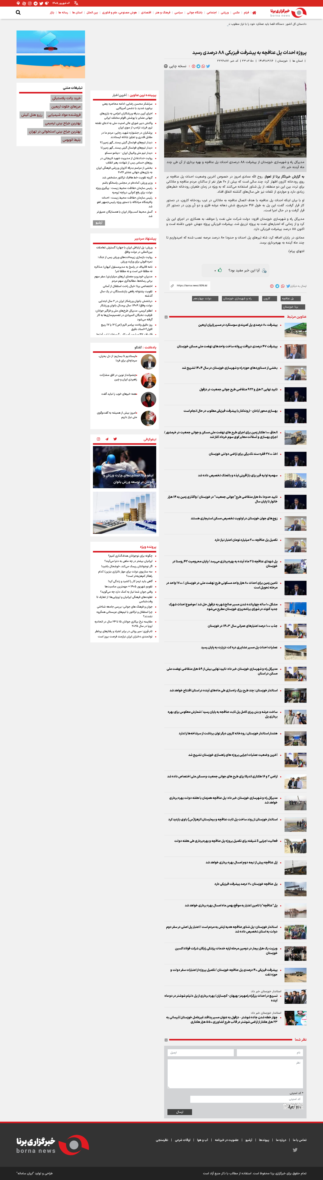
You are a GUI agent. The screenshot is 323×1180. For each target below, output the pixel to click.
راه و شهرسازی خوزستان (237, 298)
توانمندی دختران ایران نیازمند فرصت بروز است (125, 637)
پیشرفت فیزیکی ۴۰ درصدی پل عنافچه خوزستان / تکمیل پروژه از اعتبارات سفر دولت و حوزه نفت (224, 972)
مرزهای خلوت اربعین (66, 106)
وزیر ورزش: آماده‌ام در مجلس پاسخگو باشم (127, 183)
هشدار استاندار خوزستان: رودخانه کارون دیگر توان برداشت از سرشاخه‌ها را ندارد (228, 733)
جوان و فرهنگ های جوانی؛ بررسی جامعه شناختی (124, 607)
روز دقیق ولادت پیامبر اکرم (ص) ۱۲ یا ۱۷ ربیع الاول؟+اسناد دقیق (126, 327)
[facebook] (193, 66)
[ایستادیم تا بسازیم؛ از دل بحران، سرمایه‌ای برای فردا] (148, 361)
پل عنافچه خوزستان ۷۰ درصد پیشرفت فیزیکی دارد (246, 884)
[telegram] (198, 66)
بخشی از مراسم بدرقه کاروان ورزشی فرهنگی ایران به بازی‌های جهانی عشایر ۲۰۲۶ (124, 170)
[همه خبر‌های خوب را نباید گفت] (148, 399)
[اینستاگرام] (30, 3)
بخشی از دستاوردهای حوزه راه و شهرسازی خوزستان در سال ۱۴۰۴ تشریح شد (230, 368)
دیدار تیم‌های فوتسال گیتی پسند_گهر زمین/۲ (126, 142)
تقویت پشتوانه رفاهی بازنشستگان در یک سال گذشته (126, 293)
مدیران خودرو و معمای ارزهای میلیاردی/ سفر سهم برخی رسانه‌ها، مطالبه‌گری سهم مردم (123, 278)
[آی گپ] (18, 3)
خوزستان (282, 61)
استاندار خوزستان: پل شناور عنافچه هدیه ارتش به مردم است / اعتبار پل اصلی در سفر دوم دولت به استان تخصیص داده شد (222, 929)
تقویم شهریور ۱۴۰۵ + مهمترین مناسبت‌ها (128, 587)
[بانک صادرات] (50, 42)
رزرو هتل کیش (31, 115)
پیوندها (264, 1140)
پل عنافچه (288, 298)
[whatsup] (202, 66)
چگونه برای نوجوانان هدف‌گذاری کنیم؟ (130, 556)
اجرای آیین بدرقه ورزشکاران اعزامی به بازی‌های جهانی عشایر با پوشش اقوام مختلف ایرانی (126, 115)
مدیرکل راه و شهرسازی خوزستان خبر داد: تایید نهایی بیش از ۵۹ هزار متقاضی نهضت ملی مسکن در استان (222, 671)
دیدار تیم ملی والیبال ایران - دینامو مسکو (128, 153)
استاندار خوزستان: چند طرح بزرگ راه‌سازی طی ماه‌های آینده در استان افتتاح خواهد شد (224, 690)
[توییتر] (41, 3)
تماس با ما (300, 1140)
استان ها (297, 61)
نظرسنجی (162, 1140)
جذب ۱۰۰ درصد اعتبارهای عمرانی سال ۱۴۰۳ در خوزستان (243, 626)
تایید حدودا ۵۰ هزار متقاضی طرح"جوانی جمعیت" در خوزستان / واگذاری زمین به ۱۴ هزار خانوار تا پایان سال (223, 499)
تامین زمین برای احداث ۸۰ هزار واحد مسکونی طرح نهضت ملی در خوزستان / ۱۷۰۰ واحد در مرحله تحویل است (222, 585)
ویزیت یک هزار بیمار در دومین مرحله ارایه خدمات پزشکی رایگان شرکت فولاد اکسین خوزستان (226, 951)
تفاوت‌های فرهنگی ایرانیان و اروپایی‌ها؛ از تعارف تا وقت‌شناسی (124, 599)
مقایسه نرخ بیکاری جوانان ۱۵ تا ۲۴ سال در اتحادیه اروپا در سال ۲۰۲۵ (123, 624)
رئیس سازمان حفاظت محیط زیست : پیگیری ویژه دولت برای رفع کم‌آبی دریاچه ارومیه (124, 190)
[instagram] (98, 439)
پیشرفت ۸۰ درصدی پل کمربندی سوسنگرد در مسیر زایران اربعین (238, 325)
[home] (254, 13)
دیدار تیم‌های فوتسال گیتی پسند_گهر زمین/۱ (126, 148)
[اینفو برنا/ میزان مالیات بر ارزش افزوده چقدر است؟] (124, 513)
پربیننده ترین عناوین (143, 95)
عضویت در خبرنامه (227, 1140)
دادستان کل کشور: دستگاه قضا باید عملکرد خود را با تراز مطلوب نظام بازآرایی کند (259, 24)
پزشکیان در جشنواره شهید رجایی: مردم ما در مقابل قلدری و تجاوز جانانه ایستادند (126, 135)
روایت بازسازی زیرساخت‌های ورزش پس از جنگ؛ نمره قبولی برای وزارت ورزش (125, 259)
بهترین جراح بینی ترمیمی (63, 123)
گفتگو (138, 347)
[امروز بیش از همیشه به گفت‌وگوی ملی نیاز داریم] (148, 418)
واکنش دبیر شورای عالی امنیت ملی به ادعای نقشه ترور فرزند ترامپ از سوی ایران (123, 125)
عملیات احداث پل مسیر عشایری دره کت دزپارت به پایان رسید (239, 647)
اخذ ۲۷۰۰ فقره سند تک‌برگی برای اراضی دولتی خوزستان (243, 454)
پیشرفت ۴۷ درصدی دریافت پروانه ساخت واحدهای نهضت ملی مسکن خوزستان (227, 346)
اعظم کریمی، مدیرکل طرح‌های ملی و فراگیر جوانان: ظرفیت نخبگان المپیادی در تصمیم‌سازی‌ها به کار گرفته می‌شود (123, 315)
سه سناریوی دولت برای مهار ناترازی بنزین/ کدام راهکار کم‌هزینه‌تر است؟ (125, 574)
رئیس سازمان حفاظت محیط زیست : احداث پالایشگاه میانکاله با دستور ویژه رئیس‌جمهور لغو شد (124, 202)
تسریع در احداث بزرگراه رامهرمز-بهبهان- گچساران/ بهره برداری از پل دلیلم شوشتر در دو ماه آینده (221, 998)
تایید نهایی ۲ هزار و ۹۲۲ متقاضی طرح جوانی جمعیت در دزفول (238, 389)
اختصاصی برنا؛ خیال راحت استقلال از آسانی (127, 286)
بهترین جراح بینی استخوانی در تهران (55, 131)
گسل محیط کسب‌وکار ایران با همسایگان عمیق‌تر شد (124, 214)
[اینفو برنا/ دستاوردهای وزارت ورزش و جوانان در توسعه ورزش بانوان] (124, 467)
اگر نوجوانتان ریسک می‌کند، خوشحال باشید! (126, 566)
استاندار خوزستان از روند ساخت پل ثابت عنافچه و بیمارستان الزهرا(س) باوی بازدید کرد (223, 819)
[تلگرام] (36, 3)
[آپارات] (24, 3)
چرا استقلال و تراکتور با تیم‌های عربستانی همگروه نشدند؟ (124, 614)
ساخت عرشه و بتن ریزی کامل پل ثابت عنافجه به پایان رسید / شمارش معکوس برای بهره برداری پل (223, 714)
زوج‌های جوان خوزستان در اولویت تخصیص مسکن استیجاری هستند (234, 518)
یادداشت (150, 347)
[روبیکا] (47, 3)
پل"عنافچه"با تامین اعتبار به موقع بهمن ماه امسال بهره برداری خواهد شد (231, 905)
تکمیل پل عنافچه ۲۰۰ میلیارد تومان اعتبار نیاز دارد (246, 540)
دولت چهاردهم (202, 298)
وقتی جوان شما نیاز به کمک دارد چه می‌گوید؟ (126, 592)
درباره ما (281, 1140)
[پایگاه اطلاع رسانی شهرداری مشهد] (50, 67)
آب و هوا (202, 1140)
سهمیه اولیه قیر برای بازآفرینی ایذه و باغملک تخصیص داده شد (238, 475)
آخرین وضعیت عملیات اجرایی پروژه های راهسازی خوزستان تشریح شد (233, 755)
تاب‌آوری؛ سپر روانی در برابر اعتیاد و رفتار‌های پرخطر (123, 631)
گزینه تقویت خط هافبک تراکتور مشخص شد (127, 178)
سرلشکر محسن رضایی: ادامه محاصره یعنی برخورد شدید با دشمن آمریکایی (127, 106)
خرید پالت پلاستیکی (66, 98)
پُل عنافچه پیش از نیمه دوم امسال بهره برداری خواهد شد (242, 862)
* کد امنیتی (296, 1093)
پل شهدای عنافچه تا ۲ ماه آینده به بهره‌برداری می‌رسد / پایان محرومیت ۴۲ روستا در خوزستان (225, 563)
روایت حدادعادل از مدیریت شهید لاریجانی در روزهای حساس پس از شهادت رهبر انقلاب (126, 160)
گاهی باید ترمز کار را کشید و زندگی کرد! (130, 581)
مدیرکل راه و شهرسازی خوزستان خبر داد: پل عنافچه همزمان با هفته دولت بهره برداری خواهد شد (223, 800)
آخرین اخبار (120, 95)
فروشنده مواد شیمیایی (64, 115)
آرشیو (99, 223)
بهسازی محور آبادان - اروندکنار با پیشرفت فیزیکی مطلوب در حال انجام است (230, 411)
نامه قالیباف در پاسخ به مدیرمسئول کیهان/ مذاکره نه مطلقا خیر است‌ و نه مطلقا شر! (123, 269)
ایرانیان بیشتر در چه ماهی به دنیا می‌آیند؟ (128, 561)
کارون (266, 298)
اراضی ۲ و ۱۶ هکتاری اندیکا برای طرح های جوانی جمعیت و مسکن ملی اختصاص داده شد (222, 776)
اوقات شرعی (182, 1140)
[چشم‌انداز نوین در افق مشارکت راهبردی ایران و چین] (148, 380)
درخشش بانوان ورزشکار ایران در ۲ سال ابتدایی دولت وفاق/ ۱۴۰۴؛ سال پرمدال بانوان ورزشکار (125, 303)
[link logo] (288, 13)
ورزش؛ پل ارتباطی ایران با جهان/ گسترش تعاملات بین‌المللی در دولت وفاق (124, 250)
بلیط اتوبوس (72, 140)
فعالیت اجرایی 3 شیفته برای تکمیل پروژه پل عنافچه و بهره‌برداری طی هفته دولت (226, 841)
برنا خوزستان (290, 307)
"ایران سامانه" (25, 1173)
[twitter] (207, 66)
